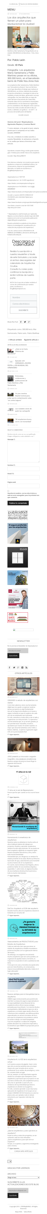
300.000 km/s (27, 329)
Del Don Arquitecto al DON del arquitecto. (23, 908)
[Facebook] (21, 322)
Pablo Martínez (33, 333)
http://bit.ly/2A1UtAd (14, 208)
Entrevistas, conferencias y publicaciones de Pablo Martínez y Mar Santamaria (17, 380)
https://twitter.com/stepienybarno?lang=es (21, 183)
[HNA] (17, 598)
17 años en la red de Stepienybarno (20, 790)
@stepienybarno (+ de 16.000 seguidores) (21, 180)
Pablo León (22, 333)
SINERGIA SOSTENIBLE (14, 233)
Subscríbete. (28, 1212)
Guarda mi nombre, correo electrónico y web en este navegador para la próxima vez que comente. (23, 495)
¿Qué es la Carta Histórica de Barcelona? (18, 351)
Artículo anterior (15, 340)
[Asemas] (23, 1)
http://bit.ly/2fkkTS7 (20, 156)
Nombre (11, 465)
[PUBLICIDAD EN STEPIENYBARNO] (17, 515)
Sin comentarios (25, 14)
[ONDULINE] (17, 617)
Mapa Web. (18, 1212)
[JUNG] (17, 557)
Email (11, 474)
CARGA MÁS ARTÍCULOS (23, 1151)
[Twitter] (25, 322)
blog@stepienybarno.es (15, 170)
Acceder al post (23, 115)
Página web (12, 482)
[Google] (29, 322)
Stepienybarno (27, 122)
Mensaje (11, 439)
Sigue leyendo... (14, 734)
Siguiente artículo (31, 340)
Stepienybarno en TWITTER (16, 177)
